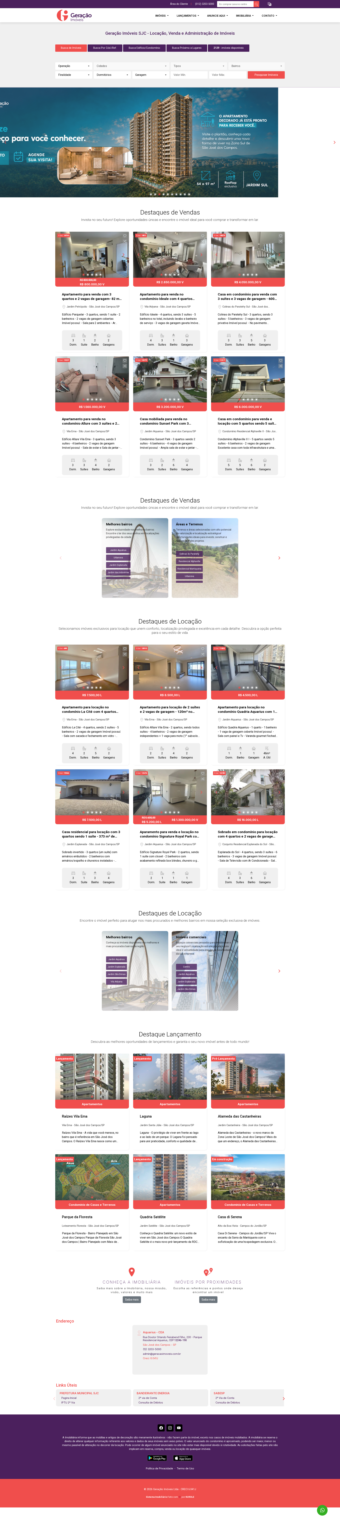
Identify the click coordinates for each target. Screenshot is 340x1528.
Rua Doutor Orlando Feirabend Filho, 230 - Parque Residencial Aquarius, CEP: (172, 1339)
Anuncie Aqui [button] (216, 15)
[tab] (228, 48)
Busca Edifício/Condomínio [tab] (144, 47)
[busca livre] (256, 4)
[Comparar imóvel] (125, 241)
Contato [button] (268, 15)
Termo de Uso (185, 1468)
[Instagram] (170, 1427)
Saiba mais (132, 1299)
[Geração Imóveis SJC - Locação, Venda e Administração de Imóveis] (73, 15)
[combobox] (73, 66)
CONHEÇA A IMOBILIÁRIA (132, 1282)
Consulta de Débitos (150, 1402)
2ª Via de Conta (225, 1397)
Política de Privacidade (159, 1468)
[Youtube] (178, 1427)
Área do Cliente (179, 3)
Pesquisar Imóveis (266, 75)
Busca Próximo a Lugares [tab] (187, 47)
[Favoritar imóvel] (125, 236)
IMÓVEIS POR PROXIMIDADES (208, 1282)
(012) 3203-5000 (204, 3)
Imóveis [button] (160, 15)
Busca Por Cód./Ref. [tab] (105, 47)
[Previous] (6, 142)
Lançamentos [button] (187, 15)
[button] (269, 4)
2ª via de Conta (147, 1397)
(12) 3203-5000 (152, 1349)
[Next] (334, 142)
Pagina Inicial (68, 1397)
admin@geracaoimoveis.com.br (162, 1353)
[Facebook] (161, 1427)
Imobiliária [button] (244, 15)
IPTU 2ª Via (68, 1402)
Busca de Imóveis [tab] (71, 47)
